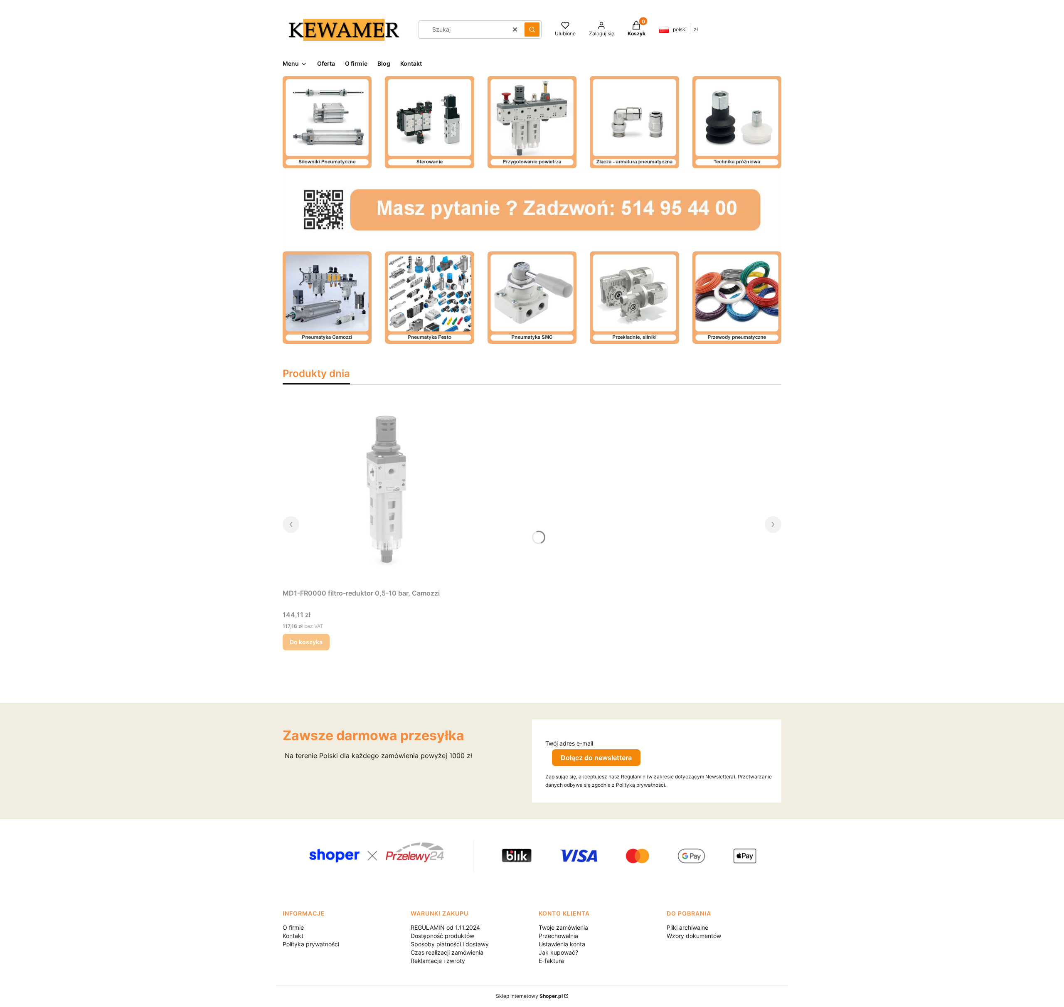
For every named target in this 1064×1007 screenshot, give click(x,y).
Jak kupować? (558, 952)
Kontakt (293, 935)
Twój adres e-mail (569, 743)
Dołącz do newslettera (596, 757)
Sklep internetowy (529, 996)
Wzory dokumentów (694, 935)
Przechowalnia (558, 935)
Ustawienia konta (562, 944)
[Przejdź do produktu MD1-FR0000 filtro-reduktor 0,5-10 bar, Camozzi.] (386, 491)
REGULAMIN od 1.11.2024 (445, 927)
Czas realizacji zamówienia (447, 952)
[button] (532, 29)
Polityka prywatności (311, 944)
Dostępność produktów (442, 935)
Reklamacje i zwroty (438, 960)
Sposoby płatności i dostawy (450, 944)
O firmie (293, 927)
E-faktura (551, 960)
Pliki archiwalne (687, 927)
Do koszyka (306, 641)
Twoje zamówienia (563, 927)
